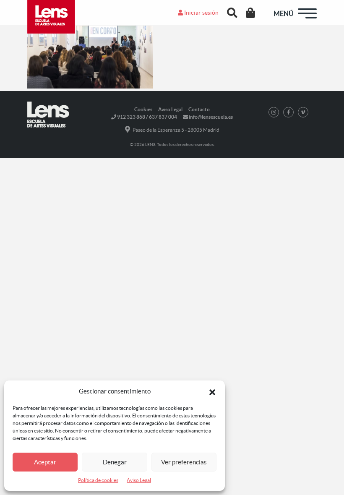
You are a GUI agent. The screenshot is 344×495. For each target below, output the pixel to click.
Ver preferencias (184, 462)
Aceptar (45, 462)
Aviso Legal (139, 480)
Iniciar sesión (201, 12)
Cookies (143, 109)
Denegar (115, 462)
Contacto (199, 109)
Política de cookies (98, 480)
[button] (212, 391)
